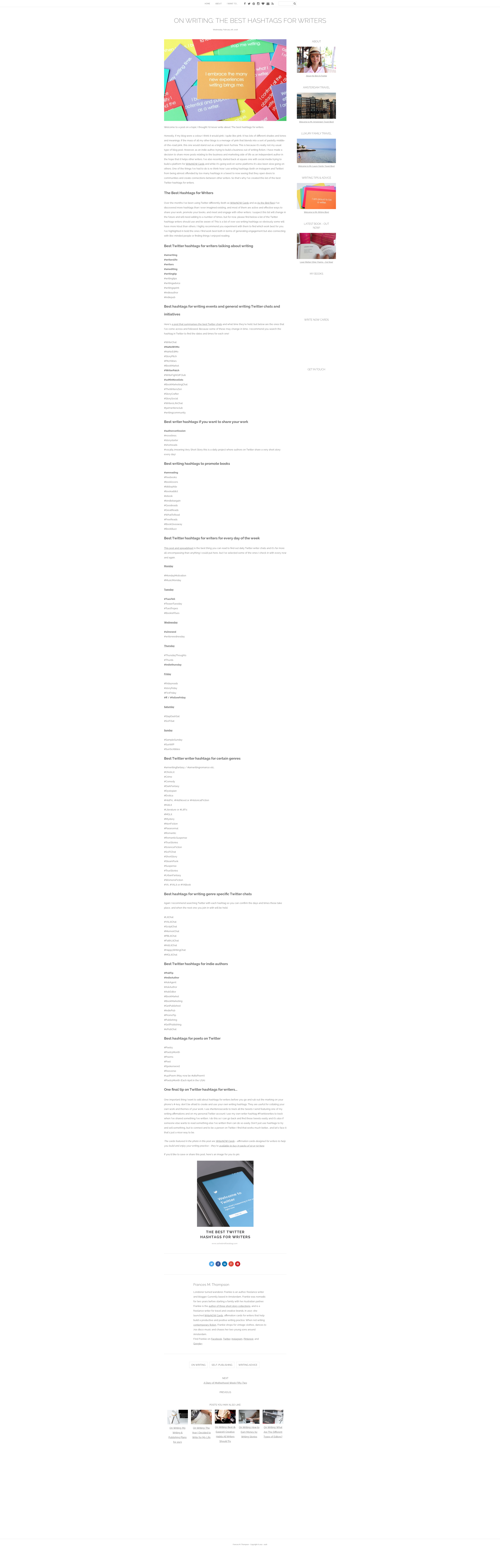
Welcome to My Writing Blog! (316, 212)
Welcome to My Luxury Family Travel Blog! (316, 166)
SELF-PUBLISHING (222, 1364)
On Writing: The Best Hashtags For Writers (250, 20)
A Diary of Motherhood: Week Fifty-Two (225, 1382)
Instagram (237, 1339)
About (218, 4)
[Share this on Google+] (232, 1264)
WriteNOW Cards (195, 164)
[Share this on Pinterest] (238, 1264)
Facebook (216, 1339)
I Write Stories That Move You (316, 308)
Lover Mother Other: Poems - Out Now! (316, 262)
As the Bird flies (265, 203)
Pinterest (248, 1339)
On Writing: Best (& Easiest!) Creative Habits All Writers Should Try (225, 1434)
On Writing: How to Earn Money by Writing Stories (249, 1432)
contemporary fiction (204, 1324)
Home (207, 4)
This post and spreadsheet (178, 548)
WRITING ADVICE (247, 1364)
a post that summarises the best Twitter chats (197, 324)
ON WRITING (198, 1364)
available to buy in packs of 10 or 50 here (241, 1145)
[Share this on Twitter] (212, 1264)
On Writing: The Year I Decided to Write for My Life (201, 1433)
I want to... (232, 4)
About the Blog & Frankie (316, 76)
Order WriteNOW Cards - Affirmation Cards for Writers (316, 356)
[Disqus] (225, 1490)
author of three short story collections (229, 1306)
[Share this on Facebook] (218, 1264)
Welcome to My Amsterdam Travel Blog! (316, 122)
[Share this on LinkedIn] (225, 1264)
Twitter (226, 1339)
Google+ (197, 1343)
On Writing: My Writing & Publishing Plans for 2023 (177, 1435)
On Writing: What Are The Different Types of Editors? (273, 1432)
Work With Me (316, 404)
